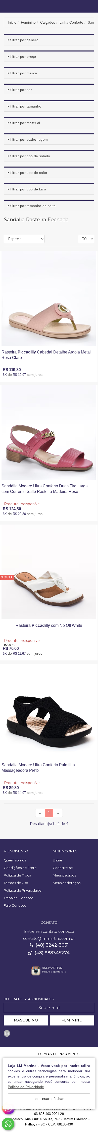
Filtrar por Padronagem (29, 139)
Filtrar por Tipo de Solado (30, 156)
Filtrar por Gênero (24, 40)
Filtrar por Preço (23, 57)
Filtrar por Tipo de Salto (28, 173)
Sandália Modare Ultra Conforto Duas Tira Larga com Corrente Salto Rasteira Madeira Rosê (45, 489)
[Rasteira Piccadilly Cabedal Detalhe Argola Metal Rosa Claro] (48, 298)
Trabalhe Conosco (18, 898)
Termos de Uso (16, 883)
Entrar (57, 860)
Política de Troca (17, 875)
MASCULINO (26, 1020)
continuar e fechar (49, 1099)
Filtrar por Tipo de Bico (28, 189)
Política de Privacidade (26, 1087)
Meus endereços (66, 883)
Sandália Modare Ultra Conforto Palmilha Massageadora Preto (38, 768)
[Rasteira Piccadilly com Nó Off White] (48, 572)
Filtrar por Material (25, 123)
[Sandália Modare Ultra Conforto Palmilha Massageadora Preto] (48, 711)
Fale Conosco (15, 905)
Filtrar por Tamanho (25, 106)
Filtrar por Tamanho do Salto (33, 206)
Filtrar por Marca (23, 73)
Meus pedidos (64, 875)
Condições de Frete (20, 868)
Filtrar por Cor (21, 90)
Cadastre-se (63, 868)
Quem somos (15, 860)
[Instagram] (7, 1033)
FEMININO (72, 1020)
